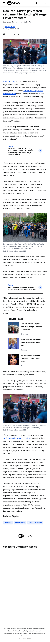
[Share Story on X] (9, 34)
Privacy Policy (21, 628)
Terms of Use (27, 633)
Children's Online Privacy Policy (18, 631)
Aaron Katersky (10, 27)
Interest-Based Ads (35, 631)
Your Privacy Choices (38, 633)
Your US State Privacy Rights (36, 628)
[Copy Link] (18, 34)
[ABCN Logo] (13, 3)
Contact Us (24, 636)
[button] (4, 3)
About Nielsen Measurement (13, 633)
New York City (9, 81)
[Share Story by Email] (14, 34)
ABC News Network (10, 628)
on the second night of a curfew (16, 438)
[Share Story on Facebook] (4, 34)
